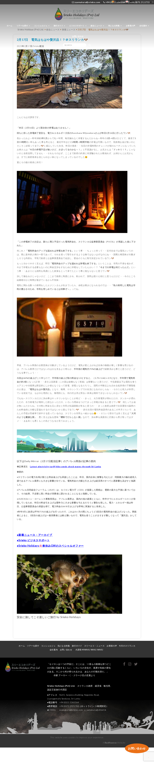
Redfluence (111, 742)
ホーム (9, 26)
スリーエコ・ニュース (94, 646)
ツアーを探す (23, 26)
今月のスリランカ (127, 646)
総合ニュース (97, 26)
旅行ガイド (59, 26)
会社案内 (143, 26)
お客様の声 (130, 26)
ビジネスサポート (77, 26)
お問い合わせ (78, 36)
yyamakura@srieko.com (87, 2)
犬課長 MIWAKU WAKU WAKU (90, 650)
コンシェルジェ (41, 26)
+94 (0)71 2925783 (139, 2)
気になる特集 (114, 26)
